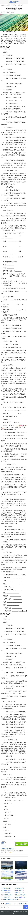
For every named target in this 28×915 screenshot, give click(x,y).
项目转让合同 (18, 899)
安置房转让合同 (5, 897)
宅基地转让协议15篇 (20, 895)
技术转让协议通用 (19, 890)
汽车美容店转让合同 (20, 897)
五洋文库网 (12, 911)
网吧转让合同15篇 (5, 890)
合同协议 (13, 5)
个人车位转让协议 (5, 892)
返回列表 (8, 903)
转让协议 (20, 5)
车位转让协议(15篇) (6, 895)
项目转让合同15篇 (19, 892)
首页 (8, 5)
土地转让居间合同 (19, 888)
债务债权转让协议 (5, 888)
